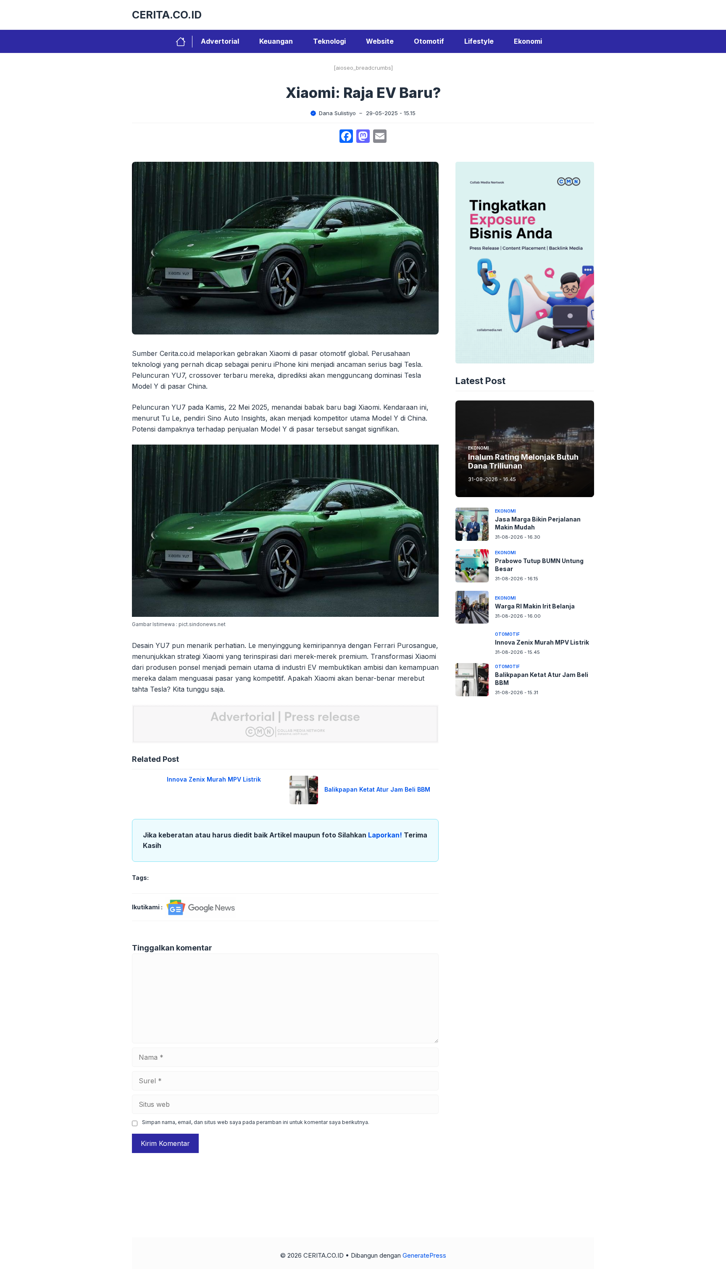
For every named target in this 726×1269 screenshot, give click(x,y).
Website (380, 41)
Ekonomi (528, 41)
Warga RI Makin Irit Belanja (535, 606)
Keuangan (276, 41)
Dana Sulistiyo (337, 113)
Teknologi (329, 41)
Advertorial (220, 41)
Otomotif (429, 41)
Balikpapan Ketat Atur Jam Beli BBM (377, 789)
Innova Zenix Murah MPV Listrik (214, 779)
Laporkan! (386, 835)
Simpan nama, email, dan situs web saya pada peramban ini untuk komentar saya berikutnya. (255, 1122)
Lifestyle (479, 41)
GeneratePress (424, 1255)
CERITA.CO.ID (167, 14)
